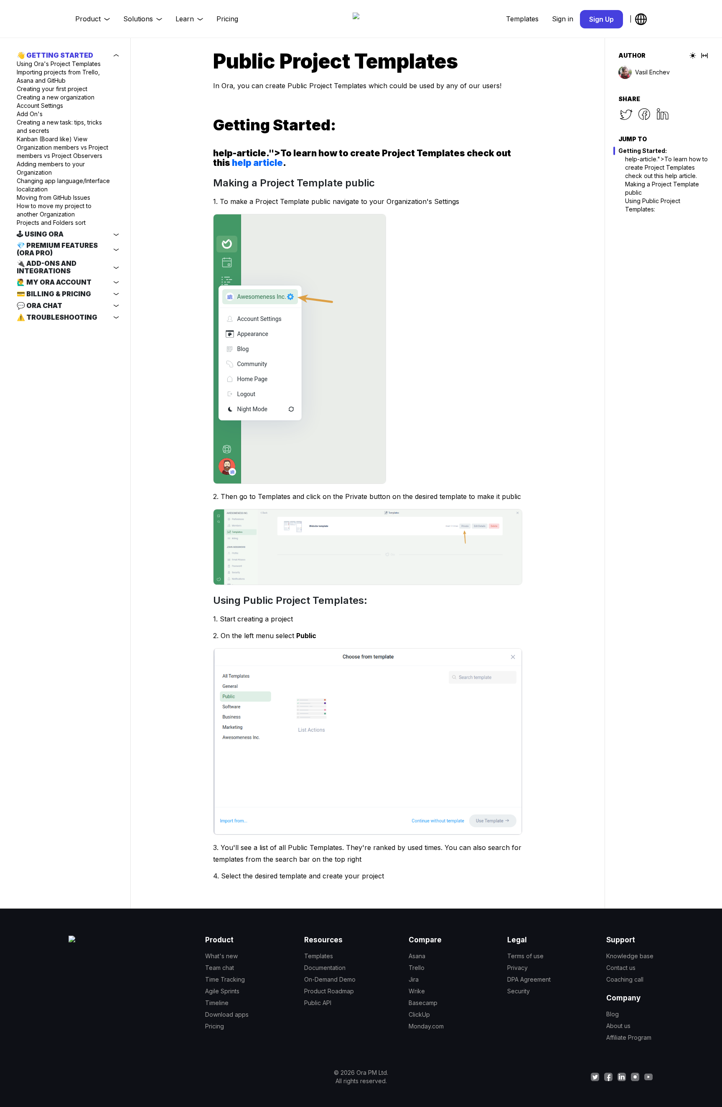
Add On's (30, 113)
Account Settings (40, 105)
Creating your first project (52, 88)
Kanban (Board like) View (52, 139)
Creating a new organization (55, 97)
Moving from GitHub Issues (53, 197)
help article (257, 163)
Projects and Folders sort (51, 222)
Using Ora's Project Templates (59, 63)
